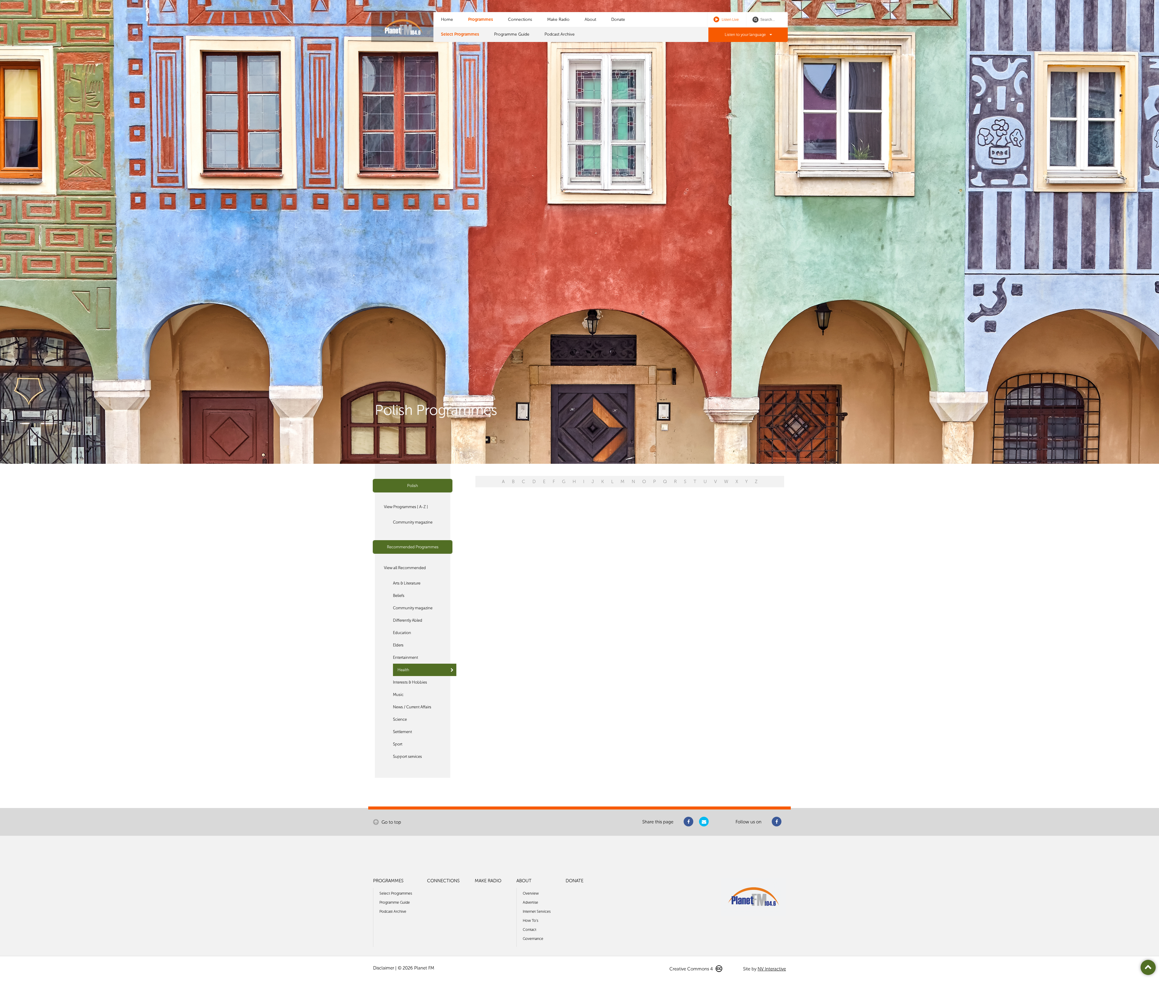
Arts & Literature (406, 583)
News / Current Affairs (412, 707)
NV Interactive (772, 969)
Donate (618, 19)
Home (447, 19)
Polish (412, 485)
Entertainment (405, 657)
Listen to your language (746, 34)
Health (403, 670)
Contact (529, 929)
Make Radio (558, 19)
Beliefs (398, 595)
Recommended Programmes (413, 547)
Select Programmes (460, 34)
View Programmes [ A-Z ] (406, 507)
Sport (397, 744)
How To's (530, 920)
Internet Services (537, 911)
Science (400, 719)
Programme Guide (511, 34)
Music (398, 694)
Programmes (480, 19)
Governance (533, 938)
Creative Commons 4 (691, 969)
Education (402, 632)
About (590, 19)
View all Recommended (405, 568)
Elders (398, 645)
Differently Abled (407, 620)
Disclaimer (383, 968)
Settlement (402, 731)
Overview (531, 893)
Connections (520, 19)
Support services (407, 756)
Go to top (390, 822)
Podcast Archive (559, 34)
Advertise (530, 902)
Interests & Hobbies (410, 682)
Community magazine (413, 522)
